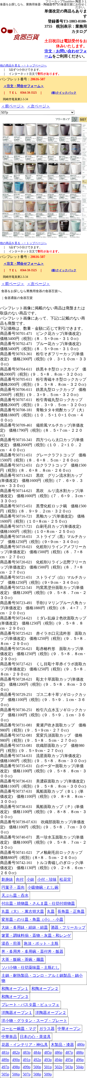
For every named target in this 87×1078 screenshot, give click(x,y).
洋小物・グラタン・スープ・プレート (34, 1021)
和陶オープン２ (44, 989)
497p (5, 1067)
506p (16, 1074)
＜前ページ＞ (12, 106)
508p (37, 1074)
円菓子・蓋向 (13, 887)
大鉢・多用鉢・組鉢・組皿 (24, 927)
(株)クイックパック (63, 92)
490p (16, 1060)
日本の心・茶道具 (35, 1037)
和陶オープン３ (15, 997)
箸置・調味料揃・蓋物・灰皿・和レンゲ (36, 935)
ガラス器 (47, 1029)
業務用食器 (33, 4)
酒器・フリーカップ (68, 927)
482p (16, 1052)
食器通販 (10, 298)
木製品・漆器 (62, 1045)
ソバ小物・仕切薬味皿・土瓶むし (30, 967)
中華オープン (69, 1029)
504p (80, 1067)
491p (26, 1060)
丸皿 (51, 911)
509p (48, 1074)
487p (69, 1052)
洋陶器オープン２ (50, 1013)
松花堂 (65, 879)
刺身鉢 (7, 879)
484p (37, 1052)
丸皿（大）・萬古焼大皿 (22, 911)
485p (48, 1052)
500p (37, 1067)
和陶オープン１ (15, 989)
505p (5, 1074)
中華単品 (9, 1037)
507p (26, 1074)
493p (48, 1060)
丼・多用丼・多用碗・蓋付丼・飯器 (32, 951)
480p (81, 1044)
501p (48, 1067)
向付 (20, 879)
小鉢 (30, 879)
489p (5, 1060)
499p (26, 1067)
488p (80, 1052)
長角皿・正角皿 (71, 911)
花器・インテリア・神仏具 (24, 1045)
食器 (3, 4)
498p (16, 1067)
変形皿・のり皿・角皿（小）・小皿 (32, 919)
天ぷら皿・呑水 (15, 895)
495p (69, 1060)
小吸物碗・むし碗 (43, 887)
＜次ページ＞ (38, 106)
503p (69, 1067)
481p (5, 1052)
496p (80, 1060)
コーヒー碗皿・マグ (18, 1029)
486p (58, 1052)
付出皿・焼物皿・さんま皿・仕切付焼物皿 (38, 903)
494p (58, 1060)
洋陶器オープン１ (16, 1013)
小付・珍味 (47, 879)
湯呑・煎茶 (11, 943)
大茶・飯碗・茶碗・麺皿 (22, 959)
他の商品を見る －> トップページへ (23, 65)
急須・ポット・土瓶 (41, 943)
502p (58, 1067)
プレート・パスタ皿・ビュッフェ (30, 1005)
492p (37, 1060)
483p (26, 1052)
